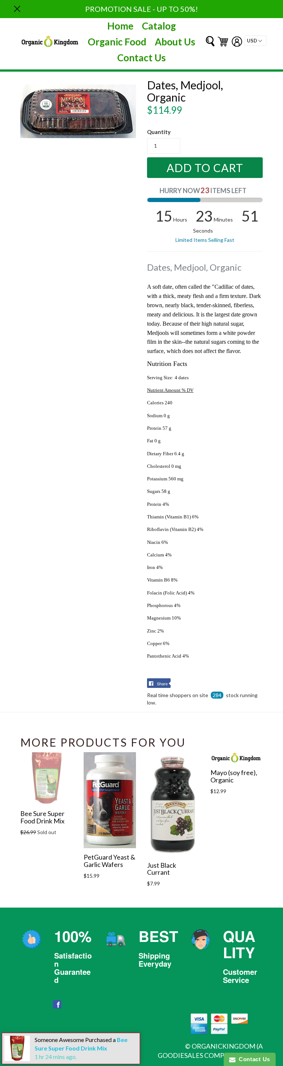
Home (120, 26)
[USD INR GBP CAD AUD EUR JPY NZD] (255, 40)
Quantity (159, 131)
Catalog (159, 26)
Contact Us (141, 58)
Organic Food (117, 42)
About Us (175, 42)
